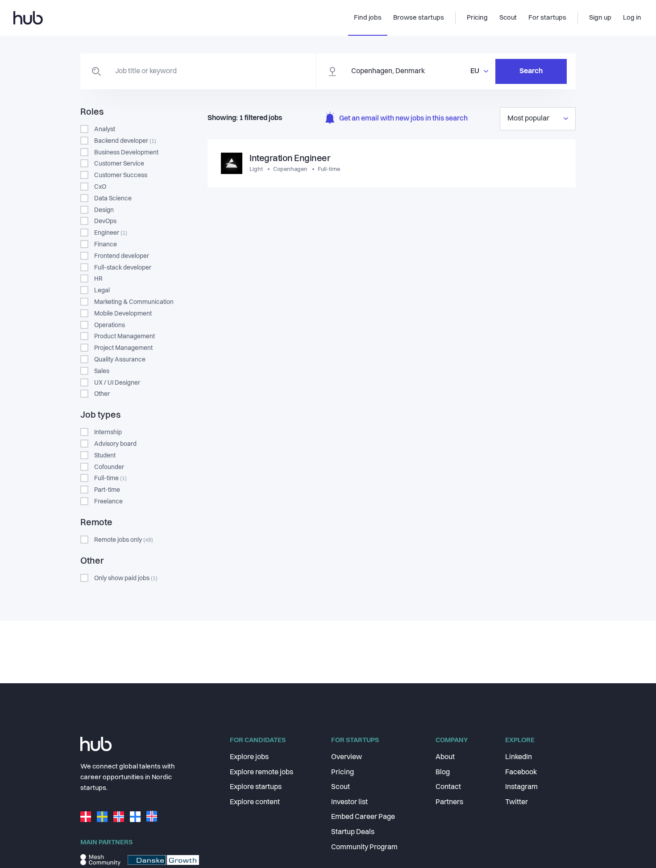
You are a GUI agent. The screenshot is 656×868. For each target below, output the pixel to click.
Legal (102, 290)
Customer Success (120, 175)
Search (531, 71)
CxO (100, 187)
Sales (101, 371)
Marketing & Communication (134, 302)
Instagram (521, 787)
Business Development (126, 153)
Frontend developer (121, 256)
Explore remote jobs (261, 772)
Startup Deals (352, 832)
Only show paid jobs (126, 578)
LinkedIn (518, 757)
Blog (443, 772)
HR (98, 279)
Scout (340, 787)
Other (102, 394)
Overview (346, 757)
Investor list (349, 802)
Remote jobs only (123, 540)
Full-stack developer (122, 268)
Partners (449, 802)
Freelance (108, 501)
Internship (108, 432)
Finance (105, 244)
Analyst (104, 129)
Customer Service (119, 164)
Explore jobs (249, 757)
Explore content (255, 802)
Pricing (342, 772)
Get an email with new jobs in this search (403, 118)
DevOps (105, 221)
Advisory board (115, 444)
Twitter (516, 802)
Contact (448, 787)
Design (104, 210)
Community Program (364, 847)
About (445, 757)
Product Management (124, 336)
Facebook (521, 772)
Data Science (113, 198)
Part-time (107, 490)
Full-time (110, 478)
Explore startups (256, 787)
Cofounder (109, 467)
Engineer (110, 233)
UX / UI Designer (117, 383)
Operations (109, 325)
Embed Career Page (363, 817)
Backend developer (125, 141)
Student (105, 456)
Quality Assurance (119, 360)
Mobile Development (123, 314)
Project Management (123, 348)
